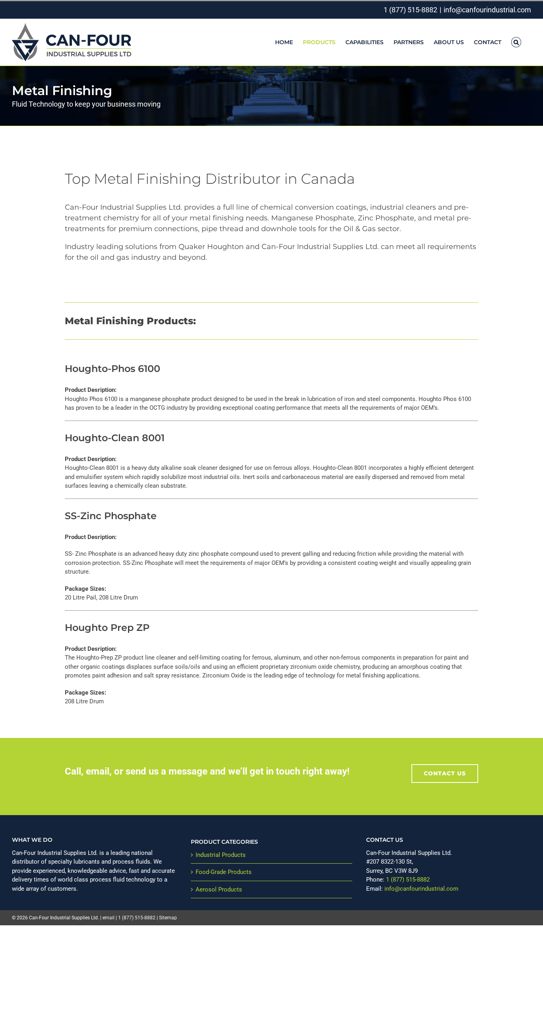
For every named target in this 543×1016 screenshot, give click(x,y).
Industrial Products (221, 854)
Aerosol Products (219, 889)
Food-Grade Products (224, 872)
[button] (516, 42)
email (108, 918)
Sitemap (168, 918)
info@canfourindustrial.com (487, 10)
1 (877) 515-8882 (410, 10)
